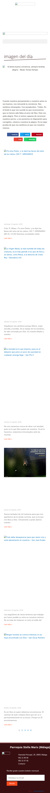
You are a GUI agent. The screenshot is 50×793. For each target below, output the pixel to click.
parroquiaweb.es (39, 791)
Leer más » (8, 238)
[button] (25, 41)
